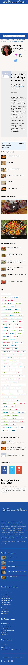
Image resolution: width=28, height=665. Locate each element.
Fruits (11, 363)
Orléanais (13, 391)
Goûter (4, 366)
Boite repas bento (7, 327)
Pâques (4, 394)
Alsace (4, 306)
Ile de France (6, 372)
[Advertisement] (14, 19)
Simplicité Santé (13, 418)
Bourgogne (5, 330)
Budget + (5, 333)
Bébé (4, 324)
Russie (12, 412)
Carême (19, 333)
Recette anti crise (7, 409)
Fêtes (22, 357)
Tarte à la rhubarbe (12, 557)
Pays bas (5, 397)
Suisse (21, 421)
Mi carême (14, 382)
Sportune (3, 646)
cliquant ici (4, 543)
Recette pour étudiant (6, 593)
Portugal (5, 403)
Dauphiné (16, 351)
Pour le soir (13, 403)
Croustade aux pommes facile (16, 447)
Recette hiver (4, 613)
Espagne (20, 354)
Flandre (4, 360)
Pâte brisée (10, 181)
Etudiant (10, 357)
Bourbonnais (18, 327)
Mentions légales (5, 628)
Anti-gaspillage (16, 312)
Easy (23, 351)
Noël (18, 388)
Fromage (5, 363)
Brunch (21, 330)
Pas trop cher (21, 394)
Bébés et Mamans (5, 647)
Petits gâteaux (6, 400)
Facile (16, 357)
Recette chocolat (5, 596)
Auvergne (5, 321)
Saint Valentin (21, 412)
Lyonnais (5, 379)
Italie (19, 372)
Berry (10, 324)
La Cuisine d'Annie (5, 623)
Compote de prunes (12, 576)
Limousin (14, 375)
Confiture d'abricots (12, 566)
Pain (21, 391)
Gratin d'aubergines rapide (15, 175)
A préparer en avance (8, 300)
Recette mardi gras (5, 604)
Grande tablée (6, 294)
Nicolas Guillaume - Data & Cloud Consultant (12, 649)
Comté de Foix (18, 342)
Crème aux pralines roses (14, 281)
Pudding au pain (12, 188)
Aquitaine (12, 315)
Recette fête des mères (6, 600)
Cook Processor (6, 348)
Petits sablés (11, 441)
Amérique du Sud (7, 309)
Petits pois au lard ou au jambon (14, 255)
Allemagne (18, 303)
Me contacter (4, 632)
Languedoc (5, 375)
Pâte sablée (10, 561)
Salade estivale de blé (13, 247)
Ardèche (20, 315)
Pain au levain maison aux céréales (15, 268)
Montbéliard (5, 388)
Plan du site (4, 625)
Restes (16, 409)
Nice (13, 388)
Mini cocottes (21, 385)
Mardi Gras (5, 382)
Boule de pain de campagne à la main (16, 571)
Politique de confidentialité (7, 630)
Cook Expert (14, 345)
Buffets (12, 333)
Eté (3, 357)
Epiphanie (12, 354)
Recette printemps (5, 607)
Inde (14, 372)
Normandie (5, 391)
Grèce (21, 366)
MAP (19, 379)
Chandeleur (15, 336)
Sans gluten (6, 415)
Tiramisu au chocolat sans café (17, 274)
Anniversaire (6, 312)
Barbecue (13, 321)
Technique (5, 424)
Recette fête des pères (6, 598)
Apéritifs (5, 315)
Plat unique (16, 400)
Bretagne (13, 330)
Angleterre (17, 309)
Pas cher (12, 394)
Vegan (21, 427)
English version (4, 634)
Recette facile (4, 594)
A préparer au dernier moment (10, 297)
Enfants (4, 354)
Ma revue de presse (5, 626)
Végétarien (5, 430)
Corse (15, 348)
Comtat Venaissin (7, 342)
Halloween (5, 369)
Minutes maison (5, 644)
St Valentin (13, 421)
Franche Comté (14, 360)
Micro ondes (6, 385)
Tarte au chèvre (12, 454)
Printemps (22, 403)
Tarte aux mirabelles (13, 156)
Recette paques (4, 606)
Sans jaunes (15, 415)
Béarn (20, 321)
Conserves (5, 345)
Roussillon (5, 412)
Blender (16, 324)
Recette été (4, 609)
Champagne (6, 336)
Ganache (19, 363)
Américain (11, 306)
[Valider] (25, 486)
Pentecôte (13, 397)
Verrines (13, 430)
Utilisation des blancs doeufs (10, 427)
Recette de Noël (5, 591)
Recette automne (5, 611)
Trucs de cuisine (20, 86)
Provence (5, 406)
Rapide (12, 406)
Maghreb (12, 379)
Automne (18, 318)
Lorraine (21, 375)
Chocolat (5, 339)
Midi (13, 385)
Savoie (4, 418)
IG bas (18, 369)
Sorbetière (5, 421)
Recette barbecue (5, 602)
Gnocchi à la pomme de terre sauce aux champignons (16, 261)
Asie (12, 318)
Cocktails (12, 339)
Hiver (12, 369)
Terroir (12, 424)
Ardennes (5, 318)
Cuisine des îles (6, 351)
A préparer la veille (7, 303)
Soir (22, 418)
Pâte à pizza (10, 162)
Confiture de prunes (13, 169)
